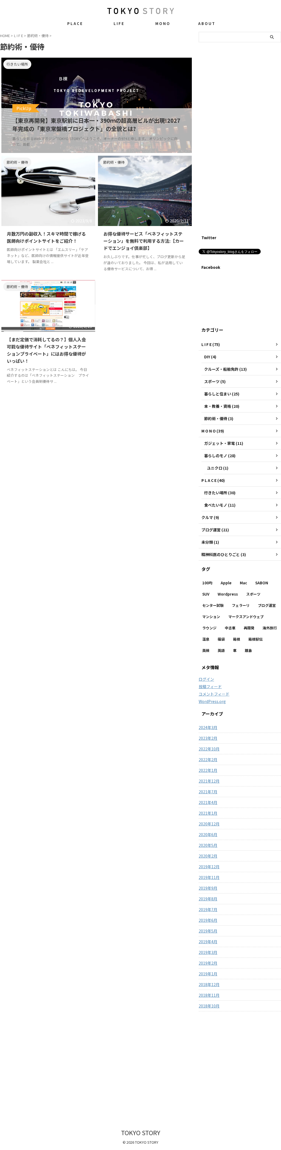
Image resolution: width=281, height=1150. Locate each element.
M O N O (162, 23)
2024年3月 (208, 727)
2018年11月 (209, 995)
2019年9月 (208, 888)
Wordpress (228, 594)
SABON (261, 582)
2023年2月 (208, 738)
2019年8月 (208, 898)
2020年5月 (208, 845)
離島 (248, 650)
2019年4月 (208, 941)
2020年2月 (208, 856)
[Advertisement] (240, 142)
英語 (221, 650)
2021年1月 (208, 813)
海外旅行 (270, 627)
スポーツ (253, 594)
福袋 (221, 639)
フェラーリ (241, 605)
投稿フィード (210, 686)
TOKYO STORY (140, 1132)
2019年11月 (209, 877)
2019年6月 (208, 920)
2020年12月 (209, 824)
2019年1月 (208, 973)
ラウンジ (209, 627)
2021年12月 (209, 781)
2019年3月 (208, 952)
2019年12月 (209, 866)
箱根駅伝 (255, 639)
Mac (243, 582)
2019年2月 (208, 963)
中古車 (230, 627)
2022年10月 (209, 749)
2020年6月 (208, 834)
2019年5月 (208, 931)
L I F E (119, 23)
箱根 (236, 639)
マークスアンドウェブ (246, 616)
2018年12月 (209, 984)
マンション (211, 616)
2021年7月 (208, 791)
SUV (205, 594)
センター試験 (213, 605)
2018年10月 (209, 1006)
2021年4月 (208, 802)
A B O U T (206, 23)
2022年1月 (208, 770)
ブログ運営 (267, 605)
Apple (226, 582)
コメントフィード (214, 694)
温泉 (205, 639)
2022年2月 (208, 759)
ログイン (206, 679)
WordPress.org (212, 701)
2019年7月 (208, 909)
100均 (207, 582)
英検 (205, 650)
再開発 (249, 627)
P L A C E (74, 23)
